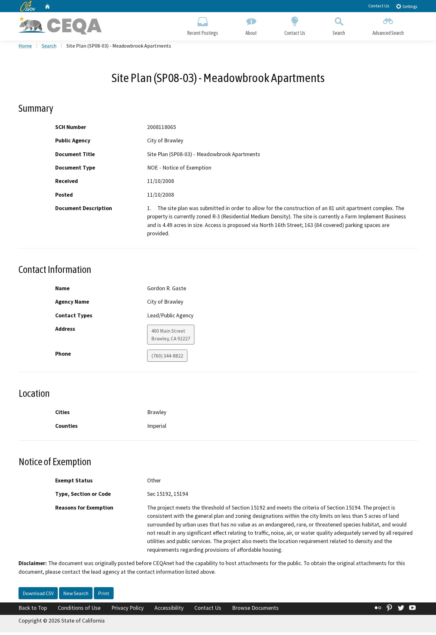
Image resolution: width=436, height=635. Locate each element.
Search (339, 33)
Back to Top (33, 607)
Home (25, 45)
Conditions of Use (79, 607)
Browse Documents (255, 607)
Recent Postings (202, 33)
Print (103, 593)
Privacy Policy (127, 607)
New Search (75, 593)
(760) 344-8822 (167, 355)
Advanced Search (388, 33)
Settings (409, 6)
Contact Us (378, 6)
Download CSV (38, 593)
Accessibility (169, 607)
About (251, 33)
